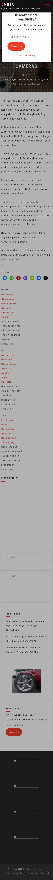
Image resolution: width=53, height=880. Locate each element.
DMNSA (7, 4)
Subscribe (16, 46)
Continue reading (27, 55)
